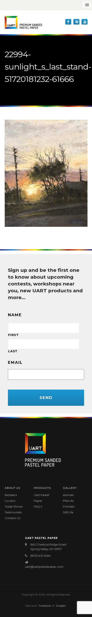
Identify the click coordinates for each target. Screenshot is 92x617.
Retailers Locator (11, 497)
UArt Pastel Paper (41, 497)
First (13, 334)
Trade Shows (13, 506)
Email (15, 362)
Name (15, 315)
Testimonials (13, 512)
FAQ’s (38, 506)
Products (42, 487)
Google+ (61, 605)
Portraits (68, 506)
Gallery (70, 487)
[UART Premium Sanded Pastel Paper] (23, 22)
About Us (12, 487)
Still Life (68, 512)
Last (13, 351)
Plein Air (68, 500)
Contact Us (12, 518)
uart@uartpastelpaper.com (44, 566)
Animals (68, 495)
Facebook (45, 605)
